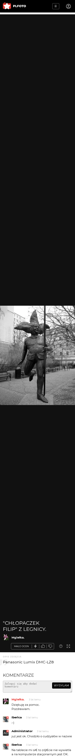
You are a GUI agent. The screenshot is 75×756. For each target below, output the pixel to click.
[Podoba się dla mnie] (43, 646)
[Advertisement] (37, 51)
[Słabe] (50, 646)
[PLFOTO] (14, 6)
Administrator (22, 731)
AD (6, 733)
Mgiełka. (18, 637)
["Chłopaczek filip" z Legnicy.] (6, 637)
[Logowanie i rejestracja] (68, 6)
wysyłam (61, 685)
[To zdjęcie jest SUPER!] (35, 646)
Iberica (17, 717)
